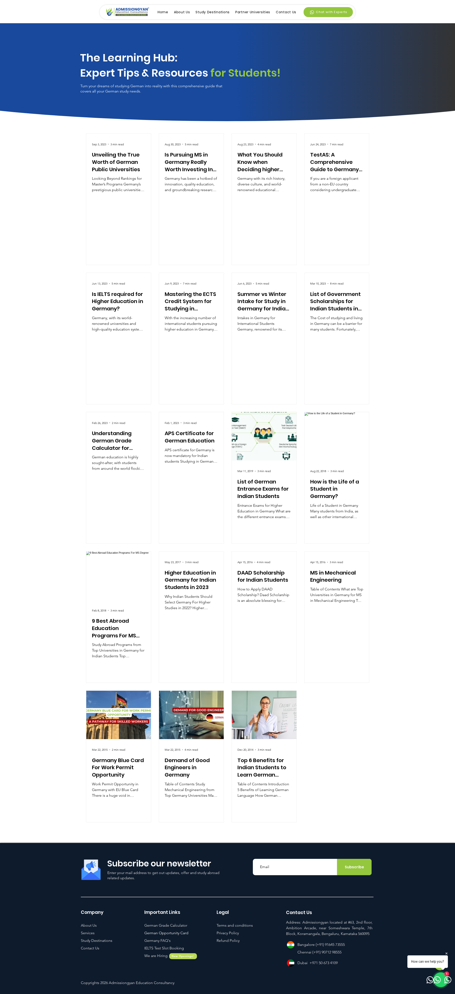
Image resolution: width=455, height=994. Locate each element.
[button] (164, 948)
